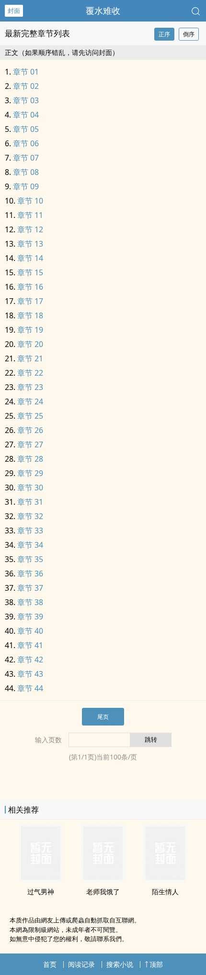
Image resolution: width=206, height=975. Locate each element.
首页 (50, 964)
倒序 (189, 34)
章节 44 (30, 688)
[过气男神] (40, 879)
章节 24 (30, 401)
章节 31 (30, 502)
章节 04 (26, 114)
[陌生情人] (165, 879)
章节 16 (30, 287)
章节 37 (30, 588)
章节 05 (26, 129)
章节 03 (26, 100)
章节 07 (26, 157)
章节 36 (30, 573)
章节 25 (30, 416)
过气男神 (40, 891)
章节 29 (30, 473)
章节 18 (30, 315)
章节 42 (30, 659)
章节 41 (30, 645)
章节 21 (30, 358)
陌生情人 (165, 891)
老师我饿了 (103, 891)
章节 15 (30, 272)
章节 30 (30, 487)
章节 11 (30, 215)
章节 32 (30, 516)
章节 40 (30, 631)
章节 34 (30, 545)
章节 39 (30, 616)
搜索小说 (119, 964)
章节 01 (26, 71)
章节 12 (30, 229)
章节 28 (30, 459)
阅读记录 (81, 964)
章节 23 (30, 387)
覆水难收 (103, 10)
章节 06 (26, 143)
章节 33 (30, 530)
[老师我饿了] (103, 879)
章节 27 (30, 444)
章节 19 (30, 330)
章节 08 (26, 172)
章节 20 (30, 344)
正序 (164, 34)
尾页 (103, 717)
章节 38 (30, 602)
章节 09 (26, 186)
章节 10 (30, 200)
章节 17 (30, 301)
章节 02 (26, 86)
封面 (14, 10)
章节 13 (30, 243)
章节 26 (30, 430)
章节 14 (30, 258)
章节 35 (30, 559)
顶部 (156, 964)
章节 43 (30, 674)
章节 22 (30, 373)
